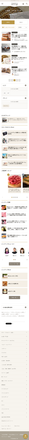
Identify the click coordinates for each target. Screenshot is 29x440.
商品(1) (21, 22)
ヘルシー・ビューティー (7, 344)
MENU (2, 3)
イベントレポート (5, 392)
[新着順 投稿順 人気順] (22, 27)
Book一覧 (17, 426)
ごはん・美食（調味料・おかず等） (9, 368)
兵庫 (4, 93)
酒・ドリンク (4, 376)
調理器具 (3, 384)
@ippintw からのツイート (7, 420)
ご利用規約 (21, 434)
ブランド (5, 98)
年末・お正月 (4, 356)
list (12, 323)
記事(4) (8, 22)
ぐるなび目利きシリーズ (13, 434)
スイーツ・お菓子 (5, 372)
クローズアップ (5, 396)
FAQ (9, 436)
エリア (4, 85)
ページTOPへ (14, 320)
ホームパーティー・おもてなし (8, 340)
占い (2, 400)
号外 (2, 413)
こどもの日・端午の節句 (7, 364)
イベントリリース (5, 409)
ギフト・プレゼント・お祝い (8, 332)
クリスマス (4, 352)
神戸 (8, 93)
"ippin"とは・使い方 (6, 428)
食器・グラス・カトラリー (7, 380)
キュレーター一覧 (5, 426)
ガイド (3, 405)
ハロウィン (4, 348)
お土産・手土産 (5, 336)
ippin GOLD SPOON (6, 417)
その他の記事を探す (8, 307)
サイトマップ (4, 436)
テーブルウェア (5, 388)
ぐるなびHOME (5, 434)
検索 (26, 3)
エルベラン (6, 105)
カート (23, 3)
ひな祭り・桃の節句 (6, 360)
